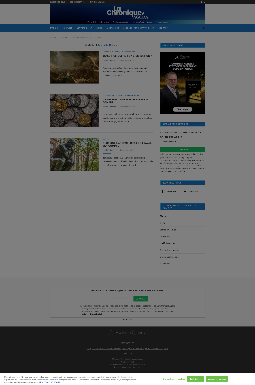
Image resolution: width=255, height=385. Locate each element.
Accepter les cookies (217, 379)
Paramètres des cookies (174, 379)
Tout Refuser (195, 379)
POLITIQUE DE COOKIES (50, 382)
